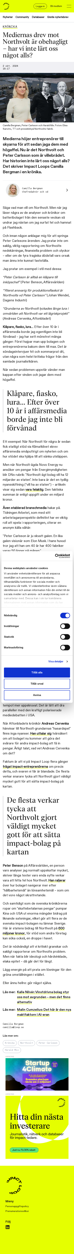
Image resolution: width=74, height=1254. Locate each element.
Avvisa (37, 695)
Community (22, 17)
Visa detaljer (55, 661)
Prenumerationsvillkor (17, 1211)
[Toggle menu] (69, 6)
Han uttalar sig (40, 733)
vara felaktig (34, 489)
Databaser (38, 17)
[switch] (65, 626)
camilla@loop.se (13, 1027)
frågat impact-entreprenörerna (25, 766)
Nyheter (8, 17)
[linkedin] (8, 1227)
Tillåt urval (37, 683)
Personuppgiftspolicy (17, 1206)
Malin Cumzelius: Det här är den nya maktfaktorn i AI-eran (44, 1012)
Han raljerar (57, 880)
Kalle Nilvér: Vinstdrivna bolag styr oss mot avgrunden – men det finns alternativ (43, 997)
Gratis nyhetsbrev (57, 17)
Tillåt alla (36, 672)
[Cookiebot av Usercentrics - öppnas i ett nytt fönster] (55, 556)
